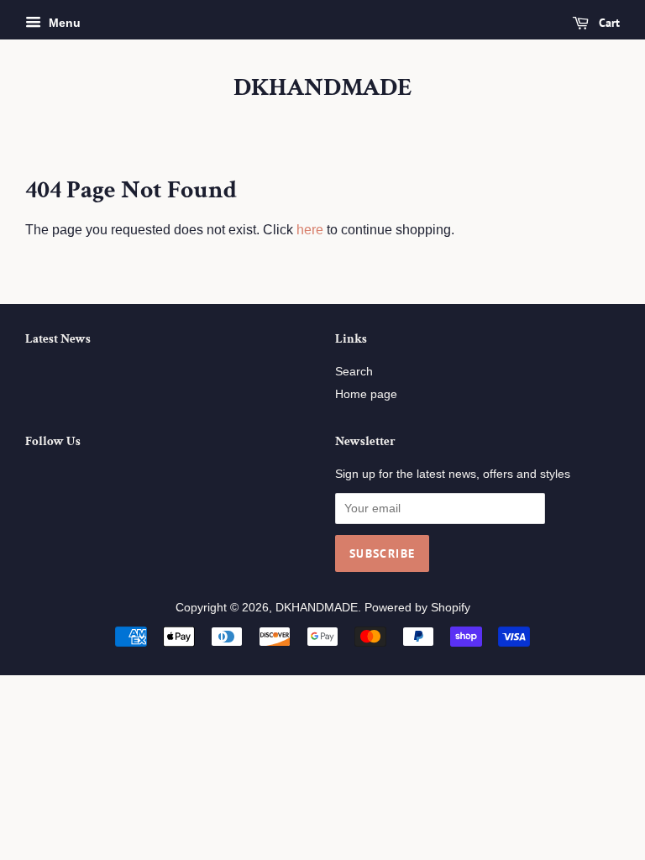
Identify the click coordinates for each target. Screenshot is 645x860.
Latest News (58, 339)
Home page (366, 394)
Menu (63, 22)
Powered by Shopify (417, 607)
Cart (607, 22)
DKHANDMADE (322, 88)
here (309, 230)
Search (354, 371)
